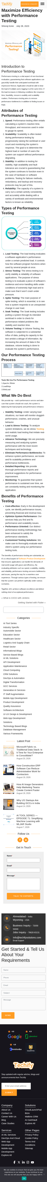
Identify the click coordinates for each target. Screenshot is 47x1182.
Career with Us (8, 1116)
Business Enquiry (30, 4)
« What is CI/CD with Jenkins (15, 598)
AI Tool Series (10, 623)
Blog (3, 1120)
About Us (5, 1110)
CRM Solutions (10, 674)
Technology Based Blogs (15, 726)
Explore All (30, 1123)
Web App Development (14, 718)
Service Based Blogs (13, 655)
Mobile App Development (15, 698)
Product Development (13, 702)
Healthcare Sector (12, 639)
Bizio (27, 1113)
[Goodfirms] (30, 1048)
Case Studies (7, 1123)
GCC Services (10, 686)
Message (11, 876)
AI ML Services (8, 1135)
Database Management (14, 729)
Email (9, 866)
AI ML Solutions (10, 658)
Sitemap (29, 1148)
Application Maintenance (15, 666)
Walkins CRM (31, 1116)
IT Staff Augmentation (13, 694)
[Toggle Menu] (42, 4)
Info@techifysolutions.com (27, 937)
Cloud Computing (11, 670)
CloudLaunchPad (33, 1110)
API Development (11, 662)
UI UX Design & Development (17, 714)
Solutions (7, 722)
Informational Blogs (12, 651)
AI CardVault (31, 1120)
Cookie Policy (31, 1138)
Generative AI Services (14, 690)
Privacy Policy (31, 1135)
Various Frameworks (13, 733)
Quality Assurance (12, 706)
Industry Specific (11, 627)
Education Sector (11, 635)
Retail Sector (9, 647)
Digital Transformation (13, 682)
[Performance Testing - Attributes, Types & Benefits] (6, 4)
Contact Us (6, 1113)
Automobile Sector (12, 631)
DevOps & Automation (14, 678)
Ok (24, 1178)
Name (9, 856)
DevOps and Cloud (10, 1138)
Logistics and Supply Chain (16, 643)
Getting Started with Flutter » (32, 602)
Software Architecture (13, 710)
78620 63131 (34, 932)
